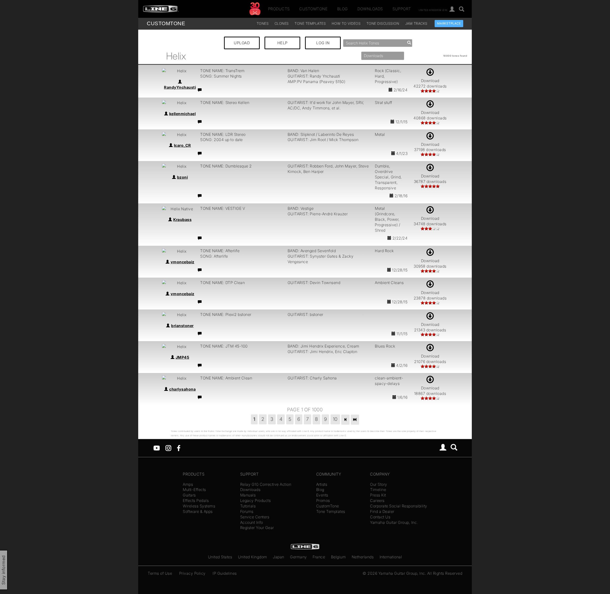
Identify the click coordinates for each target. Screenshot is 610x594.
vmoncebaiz (182, 262)
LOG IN (323, 42)
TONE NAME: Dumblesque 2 (226, 166)
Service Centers (254, 517)
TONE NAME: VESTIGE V (222, 208)
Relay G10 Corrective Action (265, 484)
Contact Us (380, 517)
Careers (377, 500)
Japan (278, 557)
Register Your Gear (257, 527)
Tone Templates (310, 23)
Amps (188, 484)
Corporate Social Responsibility (398, 506)
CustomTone (313, 8)
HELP (282, 42)
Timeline (378, 489)
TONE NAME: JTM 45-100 (224, 346)
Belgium (338, 557)
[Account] (452, 9)
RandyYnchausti (180, 87)
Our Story (378, 484)
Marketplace (449, 23)
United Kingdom (252, 557)
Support (401, 8)
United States (220, 557)
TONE (166, 23)
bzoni (182, 177)
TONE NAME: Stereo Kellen (224, 102)
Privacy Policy (192, 573)
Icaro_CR (182, 145)
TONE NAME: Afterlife (219, 250)
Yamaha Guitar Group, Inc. (394, 522)
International (391, 557)
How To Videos (346, 23)
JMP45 (182, 357)
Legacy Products (255, 500)
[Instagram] (168, 447)
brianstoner (182, 325)
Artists (321, 484)
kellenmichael (182, 113)
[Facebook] (178, 447)
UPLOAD (242, 42)
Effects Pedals (196, 500)
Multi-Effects (194, 489)
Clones (281, 23)
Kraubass (182, 219)
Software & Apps (198, 511)
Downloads (370, 8)
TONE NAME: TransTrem (222, 70)
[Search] (461, 9)
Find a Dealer (382, 511)
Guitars (189, 495)
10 (335, 419)
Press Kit (378, 495)
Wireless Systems (199, 506)
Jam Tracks (416, 23)
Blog (342, 8)
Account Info (251, 522)
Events (322, 495)
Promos (323, 500)
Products (279, 8)
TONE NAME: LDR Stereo (223, 134)
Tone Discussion (382, 23)
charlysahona (182, 389)
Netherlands (363, 557)
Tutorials (248, 506)
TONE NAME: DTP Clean (222, 282)
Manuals (248, 495)
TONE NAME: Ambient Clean (226, 378)
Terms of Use (160, 573)
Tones (263, 23)
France (319, 557)
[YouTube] (156, 447)
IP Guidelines (225, 573)
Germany (298, 557)
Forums (247, 511)
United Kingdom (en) (433, 9)
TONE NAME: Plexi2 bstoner (225, 314)
